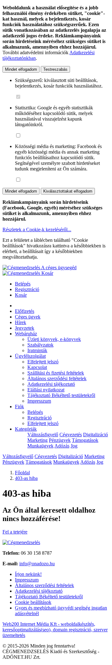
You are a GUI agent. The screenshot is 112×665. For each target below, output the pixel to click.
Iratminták (37, 350)
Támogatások (85, 440)
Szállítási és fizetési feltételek (55, 373)
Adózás (61, 445)
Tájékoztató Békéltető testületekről (61, 395)
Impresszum (39, 401)
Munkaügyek (40, 445)
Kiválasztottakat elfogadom (67, 191)
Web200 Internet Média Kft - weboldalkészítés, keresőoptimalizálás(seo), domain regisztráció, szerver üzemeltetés (55, 629)
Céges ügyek (27, 316)
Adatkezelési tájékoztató (51, 384)
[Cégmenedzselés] (21, 273)
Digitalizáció (95, 434)
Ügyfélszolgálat (30, 356)
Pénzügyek (60, 440)
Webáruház (26, 333)
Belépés (22, 283)
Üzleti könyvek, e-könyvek (54, 339)
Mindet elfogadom (21, 69)
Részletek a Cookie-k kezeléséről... (36, 229)
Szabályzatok (40, 344)
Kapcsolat (37, 367)
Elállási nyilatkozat (45, 389)
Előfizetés (24, 311)
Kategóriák (26, 429)
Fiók (19, 406)
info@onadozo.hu (37, 563)
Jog (74, 445)
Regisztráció (27, 289)
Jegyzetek (24, 328)
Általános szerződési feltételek (56, 378)
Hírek (20, 322)
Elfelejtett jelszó (42, 361)
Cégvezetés (70, 434)
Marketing (37, 440)
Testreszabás (55, 69)
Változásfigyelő (42, 434)
